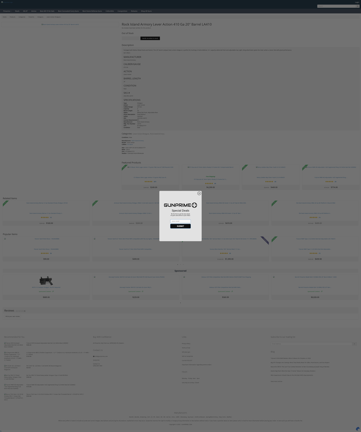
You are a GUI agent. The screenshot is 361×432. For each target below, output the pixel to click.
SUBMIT (180, 226)
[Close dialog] (199, 193)
